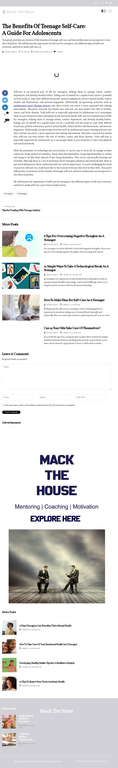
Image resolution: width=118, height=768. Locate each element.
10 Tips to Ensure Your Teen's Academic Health (42, 682)
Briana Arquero (11, 52)
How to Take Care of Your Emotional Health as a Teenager (48, 644)
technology (22, 194)
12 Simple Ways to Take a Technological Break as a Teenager (76, 268)
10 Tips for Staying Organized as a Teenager (26, 737)
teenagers (9, 194)
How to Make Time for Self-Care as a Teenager (74, 300)
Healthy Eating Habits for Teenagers (26, 719)
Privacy (103, 761)
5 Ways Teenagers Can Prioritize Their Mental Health (45, 626)
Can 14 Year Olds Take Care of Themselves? (72, 328)
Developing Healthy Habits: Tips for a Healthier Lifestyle (47, 663)
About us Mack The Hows (87, 761)
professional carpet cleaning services (32, 105)
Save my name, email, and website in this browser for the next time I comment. (40, 405)
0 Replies (59, 52)
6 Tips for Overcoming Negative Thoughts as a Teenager (74, 238)
